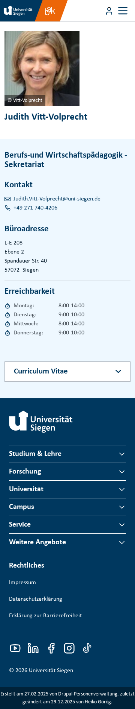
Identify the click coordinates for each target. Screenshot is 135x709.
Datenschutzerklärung (35, 599)
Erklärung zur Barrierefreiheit (45, 616)
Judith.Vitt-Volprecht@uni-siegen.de (57, 199)
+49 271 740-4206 (35, 208)
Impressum (22, 583)
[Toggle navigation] (122, 10)
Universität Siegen (51, 671)
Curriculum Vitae (41, 371)
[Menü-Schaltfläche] (109, 11)
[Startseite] (40, 421)
